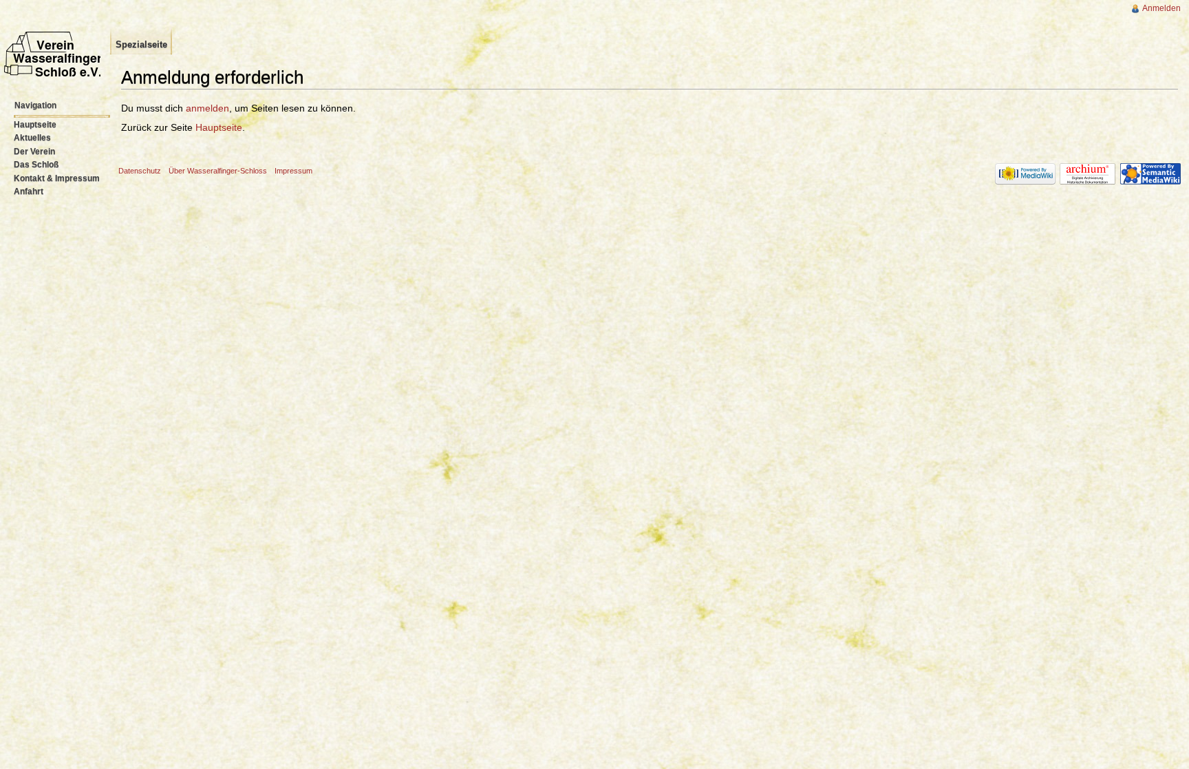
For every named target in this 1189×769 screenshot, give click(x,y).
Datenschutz (139, 171)
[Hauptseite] (55, 67)
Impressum (293, 171)
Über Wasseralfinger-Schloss (218, 171)
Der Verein (34, 151)
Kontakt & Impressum (57, 178)
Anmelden (1161, 8)
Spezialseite (141, 44)
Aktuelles (32, 138)
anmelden (207, 108)
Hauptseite (218, 127)
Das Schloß (36, 164)
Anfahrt (28, 191)
